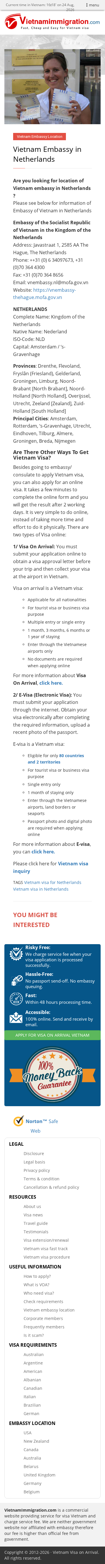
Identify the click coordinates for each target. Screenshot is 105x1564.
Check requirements (43, 1301)
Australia (32, 1458)
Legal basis (34, 1162)
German (31, 1413)
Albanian (32, 1379)
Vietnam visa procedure (47, 1257)
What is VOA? (36, 1284)
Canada (31, 1449)
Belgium (32, 1491)
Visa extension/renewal (46, 1240)
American (33, 1371)
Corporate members (43, 1318)
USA (28, 1432)
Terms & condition (42, 1179)
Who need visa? (39, 1293)
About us (32, 1206)
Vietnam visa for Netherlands (52, 882)
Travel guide (36, 1223)
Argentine (33, 1363)
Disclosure (34, 1153)
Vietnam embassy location (49, 1310)
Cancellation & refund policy (51, 1187)
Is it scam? (34, 1335)
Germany (32, 1483)
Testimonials (36, 1231)
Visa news (33, 1215)
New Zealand (36, 1441)
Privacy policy (37, 1170)
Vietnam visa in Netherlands (41, 889)
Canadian (33, 1388)
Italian (30, 1396)
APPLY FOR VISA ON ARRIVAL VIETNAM (52, 1035)
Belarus (31, 1466)
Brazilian (32, 1405)
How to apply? (37, 1276)
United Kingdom (39, 1475)
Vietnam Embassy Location (39, 136)
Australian (34, 1354)
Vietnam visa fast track (46, 1248)
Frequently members (44, 1327)
